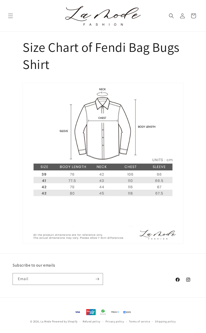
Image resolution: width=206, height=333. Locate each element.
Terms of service (139, 321)
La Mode (45, 321)
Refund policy (91, 321)
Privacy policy (115, 321)
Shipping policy (165, 321)
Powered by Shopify (65, 321)
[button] (10, 15)
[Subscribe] (97, 279)
